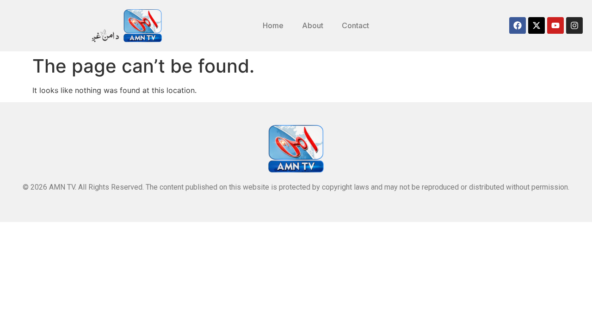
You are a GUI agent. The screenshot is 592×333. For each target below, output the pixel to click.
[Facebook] (517, 25)
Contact (355, 25)
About (312, 25)
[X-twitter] (536, 25)
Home (273, 25)
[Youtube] (555, 25)
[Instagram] (574, 25)
